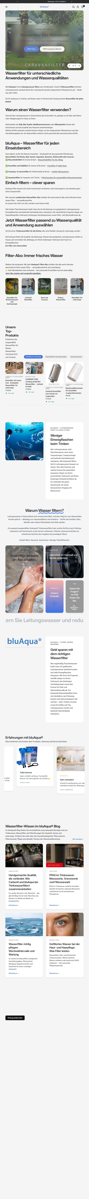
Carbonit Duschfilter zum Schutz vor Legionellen (53, 393)
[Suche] (73, 6)
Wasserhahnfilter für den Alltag (50, 160)
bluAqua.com (30, 376)
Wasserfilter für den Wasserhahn (56, 357)
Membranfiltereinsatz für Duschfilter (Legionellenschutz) (74, 390)
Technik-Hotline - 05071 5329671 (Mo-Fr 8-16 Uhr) (59, 1)
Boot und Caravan (76, 357)
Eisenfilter (51, 166)
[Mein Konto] (78, 6)
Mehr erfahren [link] (24, 565)
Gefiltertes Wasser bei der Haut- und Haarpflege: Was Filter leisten (64, 947)
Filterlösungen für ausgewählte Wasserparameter (62, 178)
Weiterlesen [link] (13, 905)
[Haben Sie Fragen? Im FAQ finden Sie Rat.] (75, 596)
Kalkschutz (62, 166)
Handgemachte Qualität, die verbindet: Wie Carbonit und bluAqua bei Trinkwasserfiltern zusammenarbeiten (23, 882)
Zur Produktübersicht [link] (54, 603)
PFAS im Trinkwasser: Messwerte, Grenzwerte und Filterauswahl (63, 879)
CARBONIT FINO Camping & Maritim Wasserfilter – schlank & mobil (34, 383)
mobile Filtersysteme (60, 172)
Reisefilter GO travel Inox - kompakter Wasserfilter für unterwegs (13, 384)
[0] (82, 6)
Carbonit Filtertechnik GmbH (14, 377)
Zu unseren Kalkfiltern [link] (57, 563)
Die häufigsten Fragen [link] (74, 607)
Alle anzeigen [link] (77, 839)
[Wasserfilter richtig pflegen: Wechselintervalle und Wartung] (24, 924)
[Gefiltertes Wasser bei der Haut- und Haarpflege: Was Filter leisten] (65, 924)
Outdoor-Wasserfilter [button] (44, 51)
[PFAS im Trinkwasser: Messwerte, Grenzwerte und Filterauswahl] (65, 855)
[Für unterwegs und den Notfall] (44, 40)
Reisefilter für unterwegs (33, 357)
